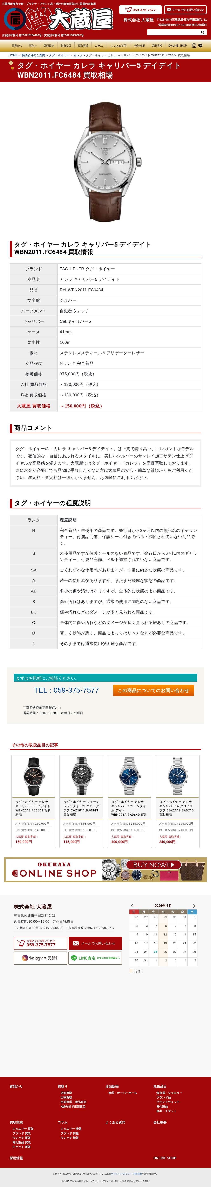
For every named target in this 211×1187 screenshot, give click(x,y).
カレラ (77, 55)
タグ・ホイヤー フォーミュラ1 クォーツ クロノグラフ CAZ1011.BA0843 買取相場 (81, 808)
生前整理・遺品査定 (74, 1101)
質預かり (17, 45)
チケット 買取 (22, 1146)
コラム (99, 45)
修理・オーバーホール (122, 1092)
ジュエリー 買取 (23, 1128)
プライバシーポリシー (121, 1174)
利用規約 (138, 1174)
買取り (33, 45)
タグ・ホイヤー (59, 55)
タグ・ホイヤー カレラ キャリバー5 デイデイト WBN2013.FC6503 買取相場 (33, 808)
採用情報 (156, 45)
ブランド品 (163, 1097)
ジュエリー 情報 (71, 1128)
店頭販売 (48, 45)
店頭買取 (66, 1092)
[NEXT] (193, 905)
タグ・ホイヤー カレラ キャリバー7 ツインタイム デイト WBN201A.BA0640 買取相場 (129, 808)
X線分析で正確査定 (73, 1106)
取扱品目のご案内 (33, 55)
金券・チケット (166, 1111)
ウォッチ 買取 (22, 1137)
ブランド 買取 (22, 1133)
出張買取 (66, 1097)
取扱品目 (66, 45)
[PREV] (133, 905)
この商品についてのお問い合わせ (154, 690)
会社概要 (139, 45)
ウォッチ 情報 (70, 1137)
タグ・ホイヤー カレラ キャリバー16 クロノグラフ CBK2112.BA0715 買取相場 (176, 808)
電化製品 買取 (22, 1142)
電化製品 (162, 1106)
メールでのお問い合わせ (188, 10)
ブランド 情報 (70, 1133)
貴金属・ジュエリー (169, 1092)
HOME (13, 55)
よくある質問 (119, 45)
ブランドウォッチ (167, 1101)
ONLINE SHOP (178, 45)
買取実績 (83, 45)
